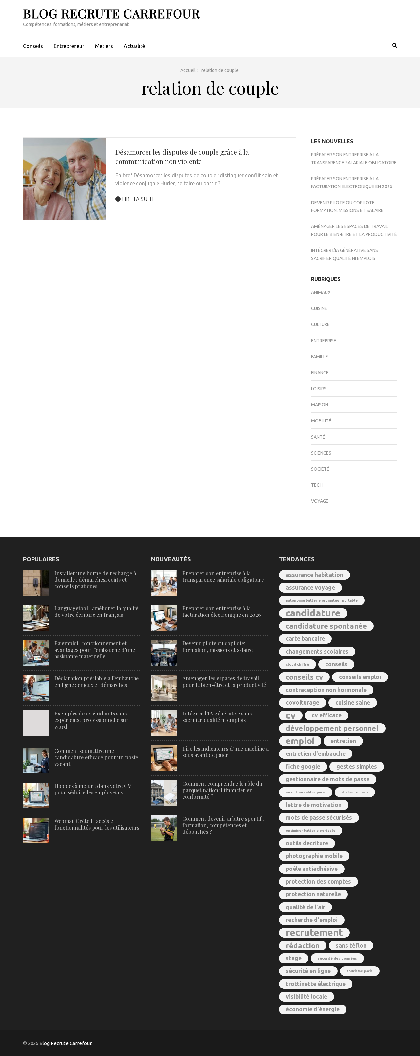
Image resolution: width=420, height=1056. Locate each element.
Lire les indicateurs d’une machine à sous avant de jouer (225, 751)
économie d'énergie (313, 1009)
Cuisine (319, 308)
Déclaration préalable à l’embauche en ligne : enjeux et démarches (96, 681)
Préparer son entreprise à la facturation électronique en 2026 (221, 611)
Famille (319, 356)
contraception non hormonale (326, 690)
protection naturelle (313, 894)
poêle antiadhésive (312, 869)
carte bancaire (305, 639)
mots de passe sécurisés (319, 817)
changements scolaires (317, 651)
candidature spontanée (326, 626)
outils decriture (307, 843)
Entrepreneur (69, 46)
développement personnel (332, 728)
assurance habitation (314, 575)
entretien (343, 741)
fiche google (303, 766)
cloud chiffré (297, 664)
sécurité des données (337, 958)
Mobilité (321, 420)
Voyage (319, 501)
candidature (313, 613)
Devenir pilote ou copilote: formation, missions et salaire (217, 646)
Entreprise (323, 340)
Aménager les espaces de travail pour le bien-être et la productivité (224, 681)
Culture (320, 324)
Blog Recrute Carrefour (111, 13)
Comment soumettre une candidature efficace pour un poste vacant (96, 757)
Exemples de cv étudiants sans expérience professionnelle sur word (91, 720)
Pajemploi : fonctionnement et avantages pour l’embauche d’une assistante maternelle (94, 650)
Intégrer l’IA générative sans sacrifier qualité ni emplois (217, 716)
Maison (319, 404)
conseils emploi (360, 677)
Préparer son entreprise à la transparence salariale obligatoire (223, 576)
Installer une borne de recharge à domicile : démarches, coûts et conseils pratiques (95, 580)
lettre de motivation (314, 805)
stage (294, 958)
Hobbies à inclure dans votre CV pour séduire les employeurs (92, 789)
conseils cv (304, 677)
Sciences (321, 453)
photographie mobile (314, 856)
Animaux (321, 292)
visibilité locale (306, 996)
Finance (320, 372)
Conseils (33, 46)
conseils (336, 664)
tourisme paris (360, 971)
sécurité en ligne (308, 971)
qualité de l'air (305, 907)
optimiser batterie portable (310, 830)
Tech (317, 485)
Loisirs (318, 388)
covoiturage (302, 702)
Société (320, 469)
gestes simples (356, 766)
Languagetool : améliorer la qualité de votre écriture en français (96, 611)
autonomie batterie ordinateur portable (322, 600)
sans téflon (351, 945)
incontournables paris (306, 792)
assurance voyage (310, 587)
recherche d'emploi (312, 920)
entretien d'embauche (316, 754)
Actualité (134, 46)
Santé (318, 437)
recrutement (314, 933)
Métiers (104, 46)
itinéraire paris (355, 792)
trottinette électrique (316, 984)
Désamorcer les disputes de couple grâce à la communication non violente (182, 156)
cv (291, 715)
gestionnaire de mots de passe (327, 779)
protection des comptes (318, 881)
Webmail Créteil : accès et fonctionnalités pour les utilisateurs (96, 824)
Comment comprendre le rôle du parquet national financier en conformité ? (222, 790)
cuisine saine (352, 702)
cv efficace (327, 715)
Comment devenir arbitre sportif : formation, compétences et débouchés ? (223, 825)
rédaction (303, 945)
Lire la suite (138, 199)
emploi (300, 741)
